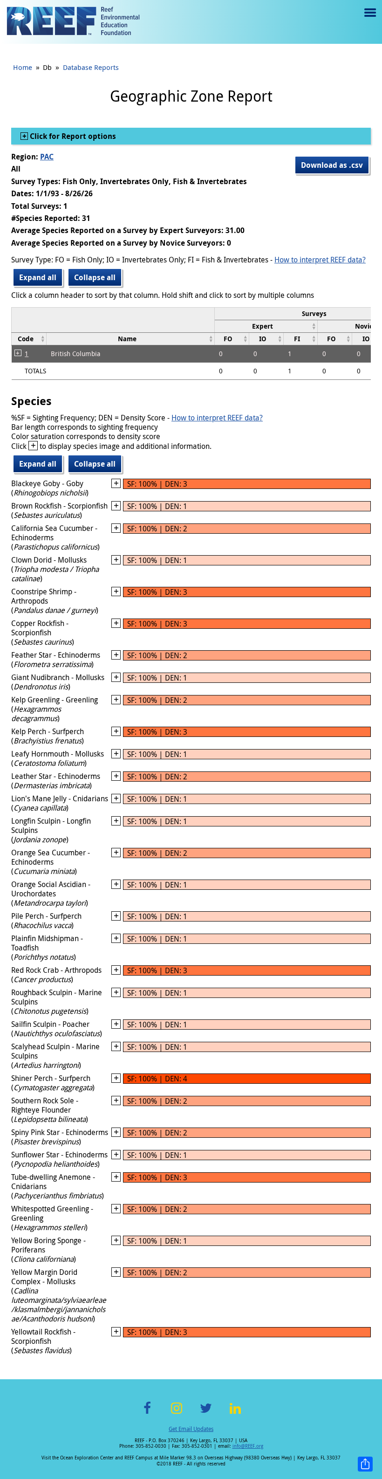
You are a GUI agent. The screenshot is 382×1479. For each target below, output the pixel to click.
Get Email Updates (191, 1428)
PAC (47, 156)
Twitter (205, 1413)
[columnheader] (266, 326)
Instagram (177, 1413)
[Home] (73, 22)
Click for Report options (72, 136)
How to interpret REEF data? (320, 260)
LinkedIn (235, 1413)
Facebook (147, 1413)
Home (22, 67)
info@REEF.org (247, 1446)
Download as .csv (332, 165)
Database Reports (91, 67)
